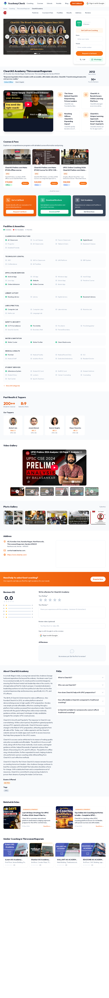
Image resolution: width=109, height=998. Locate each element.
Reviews (88, 13)
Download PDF (54, 212)
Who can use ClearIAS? (67, 685)
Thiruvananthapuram (23, 8)
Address (78, 13)
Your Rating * (43, 596)
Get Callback (77, 3)
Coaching (30, 3)
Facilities (60, 13)
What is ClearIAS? (65, 677)
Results (69, 13)
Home (5, 8)
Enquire (25, 183)
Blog (66, 3)
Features (35, 13)
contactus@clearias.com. (16, 550)
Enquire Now (98, 579)
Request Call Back (20, 212)
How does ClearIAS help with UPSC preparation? (77, 692)
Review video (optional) (47, 621)
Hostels (58, 3)
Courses (40, 3)
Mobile (78, 43)
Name (77, 35)
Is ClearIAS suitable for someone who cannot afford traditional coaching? (78, 711)
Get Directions (89, 212)
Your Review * (43, 605)
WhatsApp (97, 59)
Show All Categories (13, 386)
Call (83, 59)
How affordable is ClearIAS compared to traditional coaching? (78, 701)
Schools (49, 3)
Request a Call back (89, 53)
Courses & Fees (47, 13)
